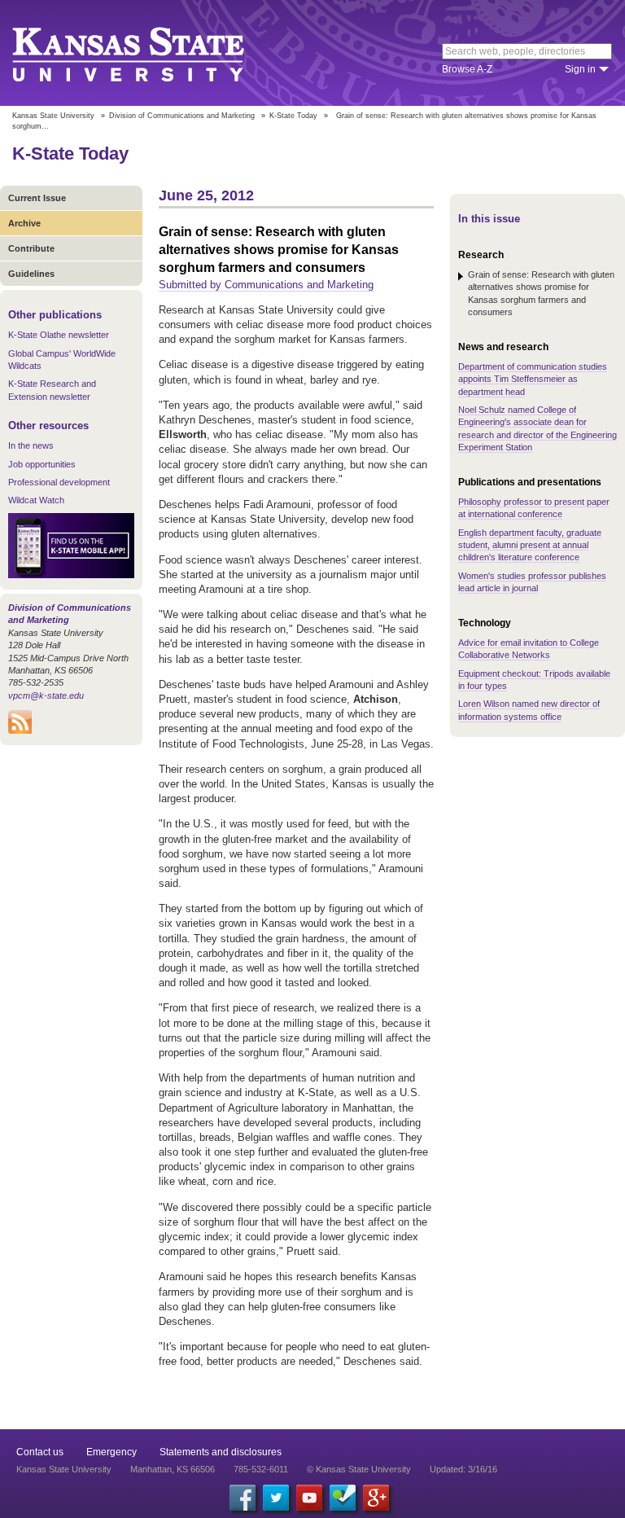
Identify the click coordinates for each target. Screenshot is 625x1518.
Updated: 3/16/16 (463, 1469)
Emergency (111, 1452)
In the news (31, 445)
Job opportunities (42, 464)
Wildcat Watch (36, 500)
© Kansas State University (359, 1469)
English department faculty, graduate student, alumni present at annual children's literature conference (529, 545)
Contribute (31, 248)
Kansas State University (148, 53)
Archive (24, 223)
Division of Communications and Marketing (182, 116)
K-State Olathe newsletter (58, 335)
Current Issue (37, 198)
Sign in (580, 69)
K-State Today (293, 116)
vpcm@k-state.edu (46, 695)
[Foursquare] (343, 1498)
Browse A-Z (467, 69)
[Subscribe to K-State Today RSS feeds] (20, 730)
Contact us (39, 1452)
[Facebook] (242, 1498)
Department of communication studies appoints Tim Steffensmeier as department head (532, 379)
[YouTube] (309, 1498)
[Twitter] (276, 1498)
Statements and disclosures (221, 1452)
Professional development (59, 482)
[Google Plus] (376, 1498)
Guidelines (31, 274)
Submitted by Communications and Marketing (266, 285)
